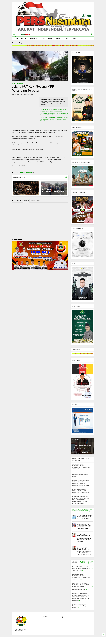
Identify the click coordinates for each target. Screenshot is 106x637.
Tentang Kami (45, 616)
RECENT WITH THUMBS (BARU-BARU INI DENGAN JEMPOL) (82, 510)
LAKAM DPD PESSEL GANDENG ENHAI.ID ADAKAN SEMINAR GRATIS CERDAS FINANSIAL (84, 517)
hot (26, 83)
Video (74, 38)
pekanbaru (20, 83)
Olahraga (58, 38)
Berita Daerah (33, 38)
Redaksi (50, 38)
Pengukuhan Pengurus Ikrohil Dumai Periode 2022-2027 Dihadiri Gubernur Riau (53, 114)
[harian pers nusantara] (25, 34)
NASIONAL (23, 38)
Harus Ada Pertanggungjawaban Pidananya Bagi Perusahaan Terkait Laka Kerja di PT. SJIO (52, 110)
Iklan (66, 38)
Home (16, 38)
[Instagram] (62, 617)
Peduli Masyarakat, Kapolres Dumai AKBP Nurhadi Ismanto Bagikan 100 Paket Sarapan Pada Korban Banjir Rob (53, 119)
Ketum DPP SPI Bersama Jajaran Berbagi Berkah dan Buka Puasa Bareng (54, 190)
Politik (42, 38)
